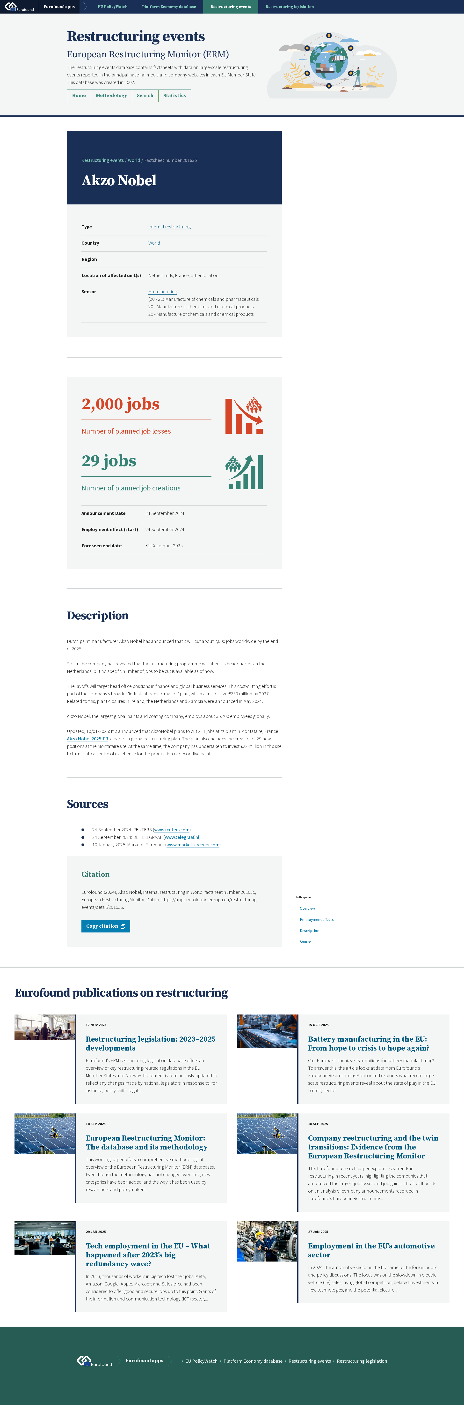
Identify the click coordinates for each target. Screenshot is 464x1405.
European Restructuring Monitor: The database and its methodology (147, 1143)
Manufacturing (162, 291)
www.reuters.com (171, 829)
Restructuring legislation (362, 1361)
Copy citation (102, 926)
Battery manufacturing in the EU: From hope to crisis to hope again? (369, 1044)
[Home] (332, 64)
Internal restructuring (169, 227)
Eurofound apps (144, 1361)
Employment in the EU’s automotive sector (371, 1251)
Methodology (111, 96)
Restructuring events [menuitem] (230, 6)
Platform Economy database (253, 1361)
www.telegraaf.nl (182, 837)
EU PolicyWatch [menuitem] (113, 6)
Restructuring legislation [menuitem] (290, 6)
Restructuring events (102, 160)
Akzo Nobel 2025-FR (87, 739)
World (134, 160)
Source (305, 941)
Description (309, 930)
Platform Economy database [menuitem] (169, 6)
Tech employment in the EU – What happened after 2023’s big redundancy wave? (148, 1255)
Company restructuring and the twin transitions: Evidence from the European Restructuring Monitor (373, 1147)
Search (145, 96)
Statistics (174, 96)
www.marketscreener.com (193, 844)
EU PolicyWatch (201, 1361)
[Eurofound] (94, 1361)
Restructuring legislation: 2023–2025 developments (151, 1044)
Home (79, 96)
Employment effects (317, 919)
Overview (307, 908)
